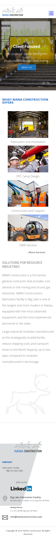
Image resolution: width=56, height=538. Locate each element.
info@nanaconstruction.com (26, 516)
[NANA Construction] (12, 11)
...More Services (36, 252)
